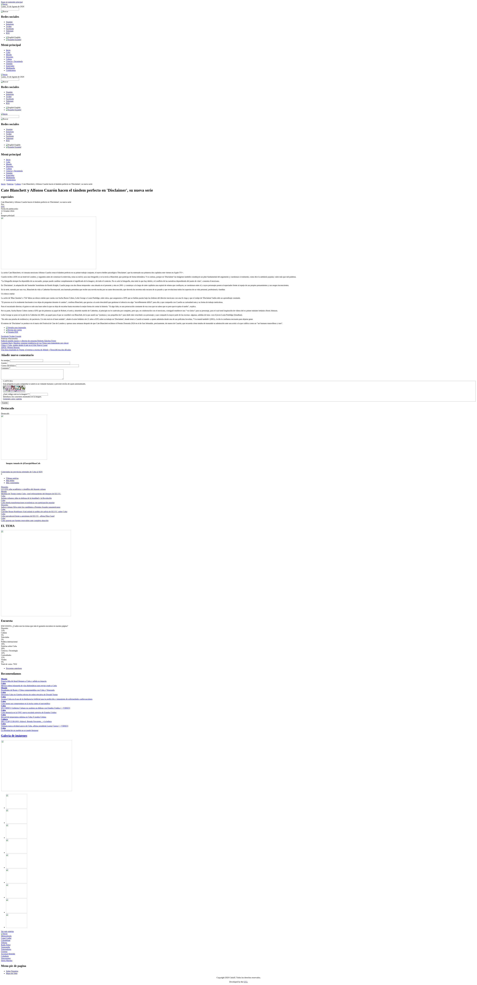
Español (17, 40)
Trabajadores (6, 949)
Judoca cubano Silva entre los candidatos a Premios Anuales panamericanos (30, 507)
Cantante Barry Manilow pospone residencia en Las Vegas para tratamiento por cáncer (35, 343)
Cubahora (5, 956)
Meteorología (6, 936)
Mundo (9, 55)
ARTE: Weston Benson (10, 347)
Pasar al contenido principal (12, 2)
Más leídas (10, 480)
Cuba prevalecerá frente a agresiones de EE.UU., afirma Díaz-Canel (27, 516)
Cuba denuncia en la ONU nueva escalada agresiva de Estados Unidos (28, 712)
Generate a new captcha (12, 399)
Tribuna (4, 943)
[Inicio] (4, 4)
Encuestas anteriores (14, 668)
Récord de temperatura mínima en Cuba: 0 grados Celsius (23, 717)
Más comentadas (12, 483)
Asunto (4, 363)
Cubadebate (5, 940)
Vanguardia (5, 947)
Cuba (8, 52)
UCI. (246, 982)
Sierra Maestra (6, 960)
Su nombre (5, 360)
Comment (5, 368)
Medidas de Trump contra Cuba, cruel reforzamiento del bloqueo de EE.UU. (31, 494)
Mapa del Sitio (11, 973)
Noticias (10, 184)
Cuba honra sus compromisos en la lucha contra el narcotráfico (25, 703)
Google (18, 336)
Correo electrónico (8, 366)
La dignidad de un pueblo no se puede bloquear (19, 730)
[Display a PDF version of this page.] (12, 332)
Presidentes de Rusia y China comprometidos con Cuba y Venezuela (28, 690)
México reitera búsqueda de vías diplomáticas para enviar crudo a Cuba (29, 686)
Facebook (10, 29)
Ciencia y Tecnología (14, 61)
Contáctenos (11, 70)
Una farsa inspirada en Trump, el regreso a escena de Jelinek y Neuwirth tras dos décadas (36, 350)
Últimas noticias (12, 478)
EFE (3, 207)
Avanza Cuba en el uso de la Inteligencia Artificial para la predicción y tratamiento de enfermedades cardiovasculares (46, 699)
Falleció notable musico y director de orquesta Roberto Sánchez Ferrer (28, 341)
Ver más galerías (7, 931)
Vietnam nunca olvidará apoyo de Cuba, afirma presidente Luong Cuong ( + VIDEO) (34, 726)
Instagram (10, 24)
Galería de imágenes (14, 735)
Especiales (10, 66)
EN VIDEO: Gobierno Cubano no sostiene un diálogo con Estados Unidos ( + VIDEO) (35, 708)
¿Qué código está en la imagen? (16, 394)
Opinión (9, 64)
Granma (4, 952)
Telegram (9, 31)
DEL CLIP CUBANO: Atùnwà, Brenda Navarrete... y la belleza (26, 721)
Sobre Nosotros (12, 971)
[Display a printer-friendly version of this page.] (16, 328)
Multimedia (10, 68)
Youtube (9, 22)
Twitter (9, 26)
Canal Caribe (6, 938)
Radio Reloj (5, 945)
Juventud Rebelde (8, 954)
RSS (8, 33)
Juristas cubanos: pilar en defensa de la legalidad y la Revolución (26, 498)
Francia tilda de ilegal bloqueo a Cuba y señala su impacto (23, 681)
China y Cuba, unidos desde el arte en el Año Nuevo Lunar (24, 345)
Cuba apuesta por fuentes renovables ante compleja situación (24, 520)
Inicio (8, 50)
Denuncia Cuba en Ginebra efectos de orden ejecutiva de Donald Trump (29, 695)
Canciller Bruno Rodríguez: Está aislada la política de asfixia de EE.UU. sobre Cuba (34, 512)
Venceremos (6, 958)
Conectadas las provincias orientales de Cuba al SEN (21, 472)
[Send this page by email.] (14, 330)
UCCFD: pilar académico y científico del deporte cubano (23, 489)
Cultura (9, 59)
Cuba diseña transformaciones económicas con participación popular (28, 503)
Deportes (9, 57)
